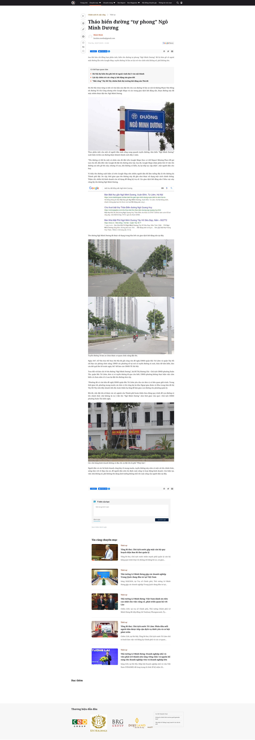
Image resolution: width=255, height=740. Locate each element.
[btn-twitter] (168, 51)
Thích (104, 51)
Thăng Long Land (167, 722)
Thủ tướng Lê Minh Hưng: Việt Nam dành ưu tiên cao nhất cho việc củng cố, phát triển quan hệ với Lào (144, 601)
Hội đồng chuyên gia (149, 3)
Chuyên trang (108, 3)
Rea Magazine (132, 3)
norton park (171, 717)
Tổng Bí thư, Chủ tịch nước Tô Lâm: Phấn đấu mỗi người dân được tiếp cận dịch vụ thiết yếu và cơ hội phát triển (145, 629)
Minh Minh (98, 35)
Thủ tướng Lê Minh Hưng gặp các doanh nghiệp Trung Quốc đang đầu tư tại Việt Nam (143, 575)
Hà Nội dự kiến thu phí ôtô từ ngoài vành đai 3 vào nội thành (118, 74)
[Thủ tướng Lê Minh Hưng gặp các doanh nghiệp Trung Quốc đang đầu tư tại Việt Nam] (105, 577)
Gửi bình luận (162, 520)
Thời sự (112, 15)
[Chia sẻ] (83, 23)
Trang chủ (83, 3)
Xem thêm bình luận (99, 527)
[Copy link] (83, 29)
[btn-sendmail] (172, 51)
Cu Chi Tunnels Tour (161, 714)
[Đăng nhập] (181, 3)
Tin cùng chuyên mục (104, 540)
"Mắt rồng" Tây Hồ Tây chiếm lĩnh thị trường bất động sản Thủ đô (120, 81)
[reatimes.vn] (73, 3)
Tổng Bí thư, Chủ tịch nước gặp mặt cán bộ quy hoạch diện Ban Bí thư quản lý (143, 551)
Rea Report (121, 3)
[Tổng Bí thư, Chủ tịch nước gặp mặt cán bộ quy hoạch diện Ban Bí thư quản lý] (105, 552)
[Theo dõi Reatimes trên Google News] (168, 43)
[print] (83, 36)
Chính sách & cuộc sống (96, 15)
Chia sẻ (93, 51)
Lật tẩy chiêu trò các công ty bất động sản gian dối (113, 77)
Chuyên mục (93, 3)
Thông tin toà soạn (165, 3)
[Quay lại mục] (83, 16)
